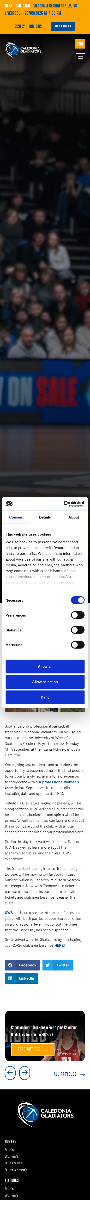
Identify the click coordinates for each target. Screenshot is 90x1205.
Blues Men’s (14, 1163)
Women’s (11, 1156)
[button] (22, 965)
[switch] (77, 615)
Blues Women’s (16, 1170)
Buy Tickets (63, 26)
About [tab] (73, 517)
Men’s (9, 1149)
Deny (45, 697)
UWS (9, 912)
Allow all (45, 666)
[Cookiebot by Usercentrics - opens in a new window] (64, 504)
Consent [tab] (16, 517)
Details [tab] (45, 517)
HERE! (59, 945)
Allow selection (45, 682)
